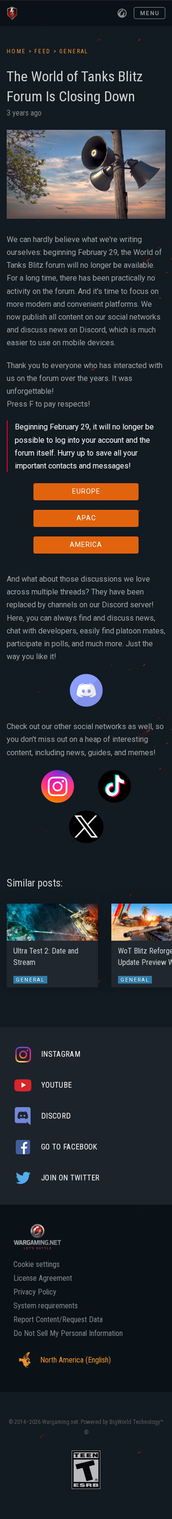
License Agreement (42, 1278)
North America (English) (75, 1359)
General (74, 51)
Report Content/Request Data (58, 1320)
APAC (86, 518)
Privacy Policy (34, 1292)
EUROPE (86, 491)
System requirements (45, 1306)
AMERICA (86, 544)
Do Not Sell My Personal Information (68, 1333)
